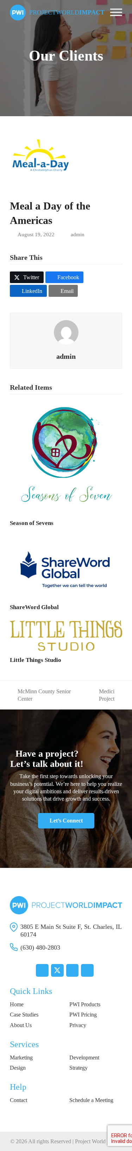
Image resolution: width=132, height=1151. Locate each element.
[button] (116, 12)
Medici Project (100, 695)
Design (18, 1068)
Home (17, 1004)
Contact (18, 1100)
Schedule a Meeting (91, 1100)
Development (84, 1058)
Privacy (77, 1025)
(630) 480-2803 (40, 947)
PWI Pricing (83, 1015)
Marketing (21, 1058)
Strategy (78, 1068)
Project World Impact (98, 1141)
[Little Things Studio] (66, 635)
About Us (21, 1025)
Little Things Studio (35, 660)
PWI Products (84, 1004)
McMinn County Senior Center (40, 695)
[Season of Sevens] (66, 457)
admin (77, 234)
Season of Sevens (32, 523)
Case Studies (24, 1015)
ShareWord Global (34, 607)
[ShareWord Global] (66, 566)
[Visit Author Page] (66, 332)
